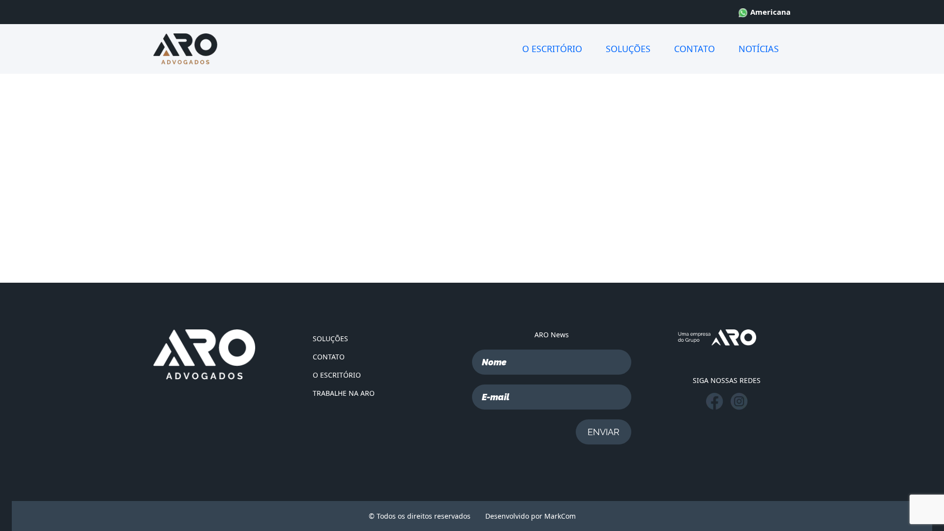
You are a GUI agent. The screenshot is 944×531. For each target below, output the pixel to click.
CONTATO (694, 49)
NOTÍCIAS (758, 49)
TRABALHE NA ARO (344, 393)
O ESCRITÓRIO (552, 49)
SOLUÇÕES (628, 49)
